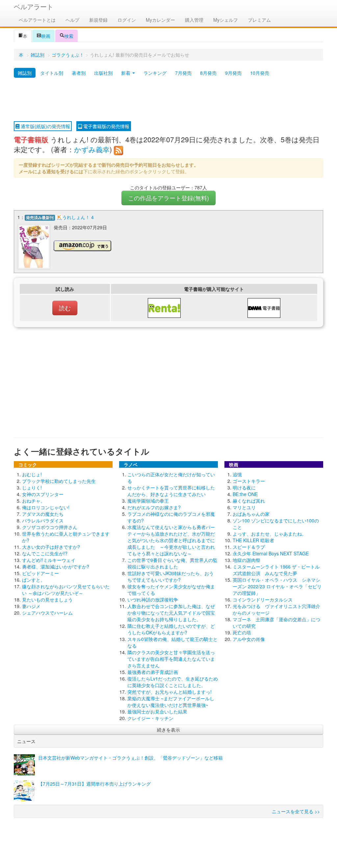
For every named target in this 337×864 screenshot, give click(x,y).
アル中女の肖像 (249, 639)
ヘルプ (72, 19)
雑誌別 (37, 54)
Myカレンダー (160, 19)
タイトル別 (51, 73)
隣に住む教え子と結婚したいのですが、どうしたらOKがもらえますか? (171, 629)
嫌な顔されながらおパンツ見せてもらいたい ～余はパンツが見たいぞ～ (66, 589)
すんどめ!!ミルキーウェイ (48, 560)
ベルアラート (33, 6)
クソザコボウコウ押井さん (49, 527)
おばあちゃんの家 (251, 514)
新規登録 (98, 19)
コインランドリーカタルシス (263, 599)
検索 (68, 36)
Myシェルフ (225, 19)
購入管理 (194, 19)
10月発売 (259, 73)
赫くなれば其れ (249, 500)
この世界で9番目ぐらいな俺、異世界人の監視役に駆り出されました (172, 563)
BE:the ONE (245, 494)
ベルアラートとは (37, 19)
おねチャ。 (33, 500)
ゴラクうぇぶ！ (68, 54)
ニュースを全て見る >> (296, 811)
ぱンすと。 (33, 579)
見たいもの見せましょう (47, 599)
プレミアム (259, 19)
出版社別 (103, 73)
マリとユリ (244, 507)
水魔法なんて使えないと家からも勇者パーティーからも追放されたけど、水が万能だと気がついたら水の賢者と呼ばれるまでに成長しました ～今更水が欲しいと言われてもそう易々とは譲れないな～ (171, 540)
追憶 (237, 474)
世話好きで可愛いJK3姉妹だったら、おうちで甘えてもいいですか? (170, 576)
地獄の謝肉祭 (246, 560)
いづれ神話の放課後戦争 (152, 599)
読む (65, 308)
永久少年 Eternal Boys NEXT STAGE (271, 553)
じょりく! (32, 487)
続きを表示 (168, 729)
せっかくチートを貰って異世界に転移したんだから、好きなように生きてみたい (171, 490)
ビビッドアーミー (40, 573)
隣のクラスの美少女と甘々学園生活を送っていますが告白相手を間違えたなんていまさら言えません (171, 659)
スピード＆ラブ (249, 546)
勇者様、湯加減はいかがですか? (55, 566)
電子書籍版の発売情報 (105, 126)
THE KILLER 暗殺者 (253, 540)
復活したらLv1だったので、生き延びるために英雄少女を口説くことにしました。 (172, 681)
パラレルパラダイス (43, 520)
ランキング (155, 73)
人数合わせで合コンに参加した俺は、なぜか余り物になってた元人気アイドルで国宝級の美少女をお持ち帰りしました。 (171, 613)
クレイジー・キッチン (150, 718)
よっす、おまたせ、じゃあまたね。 (269, 533)
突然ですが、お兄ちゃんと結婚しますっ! (169, 691)
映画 (45, 36)
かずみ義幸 (92, 149)
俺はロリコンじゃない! (45, 507)
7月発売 (183, 73)
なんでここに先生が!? (44, 553)
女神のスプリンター (43, 494)
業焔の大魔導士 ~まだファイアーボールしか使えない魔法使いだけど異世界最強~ (170, 701)
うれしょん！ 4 (78, 217)
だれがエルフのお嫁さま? (154, 507)
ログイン (126, 19)
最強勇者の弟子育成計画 (152, 672)
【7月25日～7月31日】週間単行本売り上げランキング (94, 783)
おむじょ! (32, 474)
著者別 (79, 73)
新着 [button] (126, 73)
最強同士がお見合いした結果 (157, 711)
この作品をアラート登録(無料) (168, 198)
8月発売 (208, 73)
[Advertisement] (168, 100)
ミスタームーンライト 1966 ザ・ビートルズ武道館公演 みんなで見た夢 (276, 569)
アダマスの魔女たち (43, 514)
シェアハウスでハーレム (47, 612)
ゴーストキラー (249, 481)
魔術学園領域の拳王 (148, 500)
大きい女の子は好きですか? (51, 546)
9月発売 (233, 73)
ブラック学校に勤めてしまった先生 (59, 481)
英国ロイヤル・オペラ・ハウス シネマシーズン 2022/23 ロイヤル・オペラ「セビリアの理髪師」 (277, 586)
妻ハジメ (31, 606)
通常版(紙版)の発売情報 (44, 126)
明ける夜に (244, 487)
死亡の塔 (242, 632)
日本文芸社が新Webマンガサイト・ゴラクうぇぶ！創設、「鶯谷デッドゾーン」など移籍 (130, 757)
